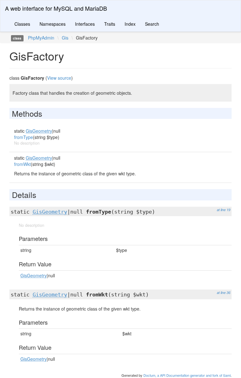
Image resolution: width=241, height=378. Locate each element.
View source (59, 78)
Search (152, 24)
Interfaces (85, 24)
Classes (22, 24)
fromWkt (22, 164)
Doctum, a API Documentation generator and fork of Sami (187, 375)
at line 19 (223, 209)
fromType (23, 137)
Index (130, 24)
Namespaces (53, 24)
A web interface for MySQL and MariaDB (56, 8)
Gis (65, 38)
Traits (109, 24)
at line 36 (223, 292)
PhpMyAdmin (41, 38)
